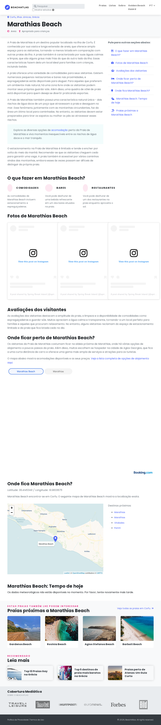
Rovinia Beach (56, 644)
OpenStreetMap (78, 573)
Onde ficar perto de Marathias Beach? (126, 81)
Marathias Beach (26, 371)
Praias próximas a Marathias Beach (124, 112)
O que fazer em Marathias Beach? (129, 53)
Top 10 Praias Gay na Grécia (35, 672)
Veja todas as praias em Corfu (133, 608)
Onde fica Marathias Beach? (132, 90)
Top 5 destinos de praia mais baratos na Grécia (87, 673)
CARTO (99, 573)
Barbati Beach (132, 644)
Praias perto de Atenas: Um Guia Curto (136, 673)
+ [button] (12, 508)
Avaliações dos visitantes (131, 71)
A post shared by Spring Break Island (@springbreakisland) (39, 294)
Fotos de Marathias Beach (131, 63)
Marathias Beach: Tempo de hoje (129, 101)
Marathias (58, 371)
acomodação (59, 130)
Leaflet (66, 573)
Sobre (122, 5)
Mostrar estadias (43, 10)
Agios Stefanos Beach (99, 644)
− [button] (12, 512)
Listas (112, 5)
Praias (102, 5)
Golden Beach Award (136, 7)
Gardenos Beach (20, 644)
